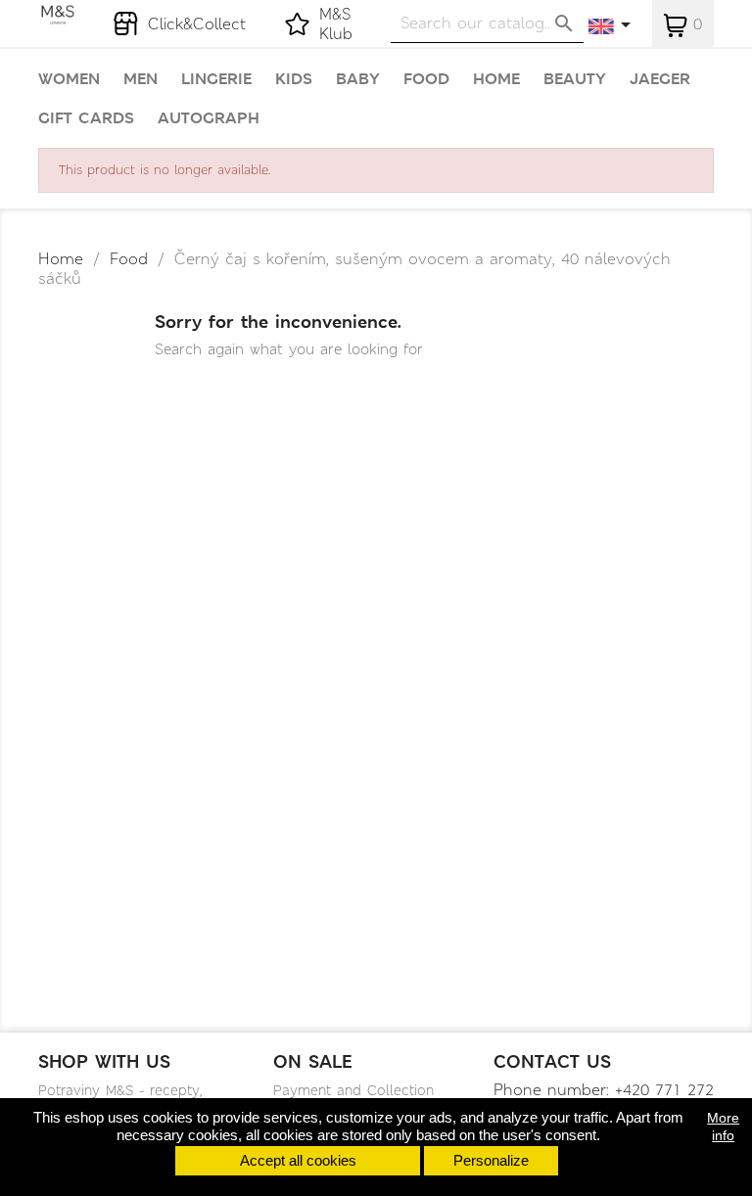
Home (496, 79)
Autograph (208, 118)
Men (140, 79)
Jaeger (660, 79)
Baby (358, 79)
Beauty (574, 79)
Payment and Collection (353, 1090)
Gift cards (86, 118)
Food (426, 79)
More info (723, 1126)
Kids (293, 79)
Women (69, 79)
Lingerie (216, 79)
